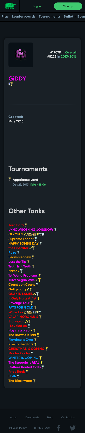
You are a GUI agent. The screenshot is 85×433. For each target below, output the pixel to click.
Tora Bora (16, 225)
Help (50, 417)
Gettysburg (17, 289)
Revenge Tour (19, 303)
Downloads (32, 417)
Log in (37, 6)
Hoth (12, 376)
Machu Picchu (19, 353)
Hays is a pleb (19, 330)
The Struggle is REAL (24, 362)
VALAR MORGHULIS (23, 317)
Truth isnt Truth (20, 266)
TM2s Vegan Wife (21, 280)
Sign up (68, 6)
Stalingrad (16, 321)
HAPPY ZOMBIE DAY (23, 243)
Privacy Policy (18, 427)
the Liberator (18, 248)
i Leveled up (18, 326)
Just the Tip (17, 262)
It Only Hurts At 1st (22, 298)
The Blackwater (20, 381)
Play (5, 16)
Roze (12, 252)
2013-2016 (69, 56)
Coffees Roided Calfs (24, 367)
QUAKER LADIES (20, 294)
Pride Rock (17, 372)
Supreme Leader (21, 239)
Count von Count (22, 284)
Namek (14, 271)
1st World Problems (23, 275)
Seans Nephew (20, 257)
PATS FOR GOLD (21, 307)
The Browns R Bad (22, 335)
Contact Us (68, 417)
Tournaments (49, 16)
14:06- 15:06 (38, 184)
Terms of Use (42, 427)
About (13, 417)
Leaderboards (23, 16)
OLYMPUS (16, 234)
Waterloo (16, 312)
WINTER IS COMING (23, 358)
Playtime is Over (21, 340)
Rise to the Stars (21, 344)
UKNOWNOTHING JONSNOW (31, 230)
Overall (71, 52)
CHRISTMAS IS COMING (26, 349)
